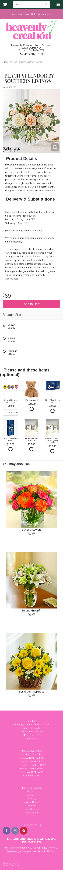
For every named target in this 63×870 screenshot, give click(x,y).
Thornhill (52, 847)
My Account (31, 812)
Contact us (31, 795)
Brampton (27, 851)
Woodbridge (39, 847)
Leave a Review (31, 802)
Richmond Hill (23, 847)
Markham (10, 847)
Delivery (31, 798)
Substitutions (31, 809)
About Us (31, 791)
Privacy (32, 805)
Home (5, 62)
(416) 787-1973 (33, 54)
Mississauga (14, 851)
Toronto (42, 851)
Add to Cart (32, 304)
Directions (31, 738)
